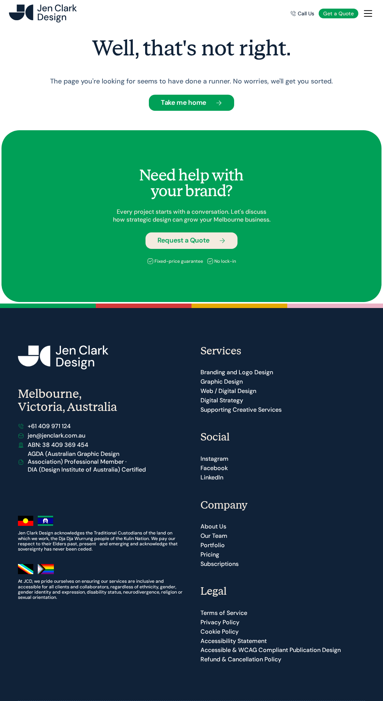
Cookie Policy (219, 632)
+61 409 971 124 (49, 426)
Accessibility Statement (233, 641)
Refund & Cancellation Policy (240, 659)
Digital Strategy (221, 400)
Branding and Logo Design (236, 372)
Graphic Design (221, 381)
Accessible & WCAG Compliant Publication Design (270, 650)
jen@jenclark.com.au (56, 435)
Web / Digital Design (228, 391)
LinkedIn (211, 477)
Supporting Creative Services (241, 410)
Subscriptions (219, 564)
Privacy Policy (219, 622)
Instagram (214, 459)
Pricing (209, 554)
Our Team (213, 536)
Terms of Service (223, 613)
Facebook (214, 468)
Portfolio (212, 545)
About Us (213, 526)
